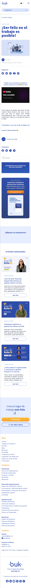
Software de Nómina (8, 501)
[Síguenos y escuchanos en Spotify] (18, 73)
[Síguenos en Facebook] (7, 581)
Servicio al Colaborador (9, 512)
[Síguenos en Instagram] (17, 581)
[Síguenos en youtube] (14, 73)
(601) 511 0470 (6, 546)
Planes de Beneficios (8, 521)
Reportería (5, 479)
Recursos (5, 450)
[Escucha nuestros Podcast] (20, 581)
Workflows (5, 477)
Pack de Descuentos (8, 525)
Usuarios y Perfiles (7, 475)
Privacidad (5, 452)
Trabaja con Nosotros (8, 444)
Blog (3, 448)
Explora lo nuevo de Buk (9, 459)
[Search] (3, 157)
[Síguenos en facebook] (3, 73)
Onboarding (5, 508)
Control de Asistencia (8, 504)
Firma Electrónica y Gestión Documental (14, 506)
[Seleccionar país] (22, 3)
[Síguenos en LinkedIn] (10, 581)
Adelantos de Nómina (8, 523)
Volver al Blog (7, 17)
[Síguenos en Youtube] (14, 581)
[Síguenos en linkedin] (6, 73)
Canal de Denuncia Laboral (10, 510)
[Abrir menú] (28, 3)
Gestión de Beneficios (8, 519)
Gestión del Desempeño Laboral (12, 486)
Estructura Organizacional (10, 471)
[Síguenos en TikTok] (23, 581)
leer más (15, 295)
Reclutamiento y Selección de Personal (14, 490)
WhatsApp (7, 538)
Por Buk (8, 59)
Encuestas (5, 495)
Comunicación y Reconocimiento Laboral (14, 488)
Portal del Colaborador (9, 473)
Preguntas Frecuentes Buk (10, 456)
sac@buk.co (5, 544)
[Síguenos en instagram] (10, 73)
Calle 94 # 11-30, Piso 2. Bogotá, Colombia (15, 550)
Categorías (8, 10)
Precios (4, 441)
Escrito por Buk (12, 139)
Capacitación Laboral (8, 492)
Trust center (5, 461)
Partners (4, 446)
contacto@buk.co (7, 536)
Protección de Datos (8, 454)
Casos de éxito (6, 24)
